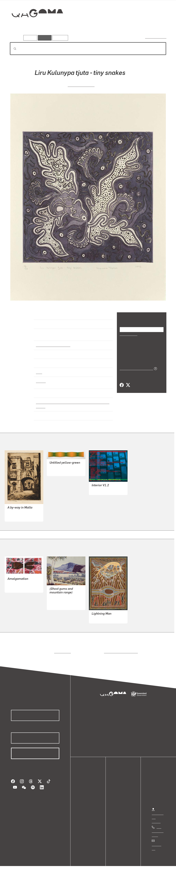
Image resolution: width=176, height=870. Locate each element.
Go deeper (158, 25)
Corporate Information (78, 864)
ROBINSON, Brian (18, 580)
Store (84, 792)
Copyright (53, 864)
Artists (141, 25)
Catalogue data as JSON (135, 368)
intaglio (40, 378)
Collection (35, 24)
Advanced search (156, 37)
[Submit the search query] (12, 48)
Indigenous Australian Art (52, 342)
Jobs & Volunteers (17, 864)
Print (39, 369)
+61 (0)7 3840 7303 (157, 828)
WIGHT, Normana (60, 468)
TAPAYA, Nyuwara (81, 85)
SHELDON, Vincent (18, 509)
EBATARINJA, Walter (62, 598)
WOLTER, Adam (101, 487)
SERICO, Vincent (101, 615)
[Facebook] (122, 385)
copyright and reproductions (120, 649)
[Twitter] (128, 385)
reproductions (61, 649)
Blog (84, 797)
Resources (59, 38)
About (85, 801)
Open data (87, 780)
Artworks (124, 25)
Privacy (37, 864)
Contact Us (158, 841)
